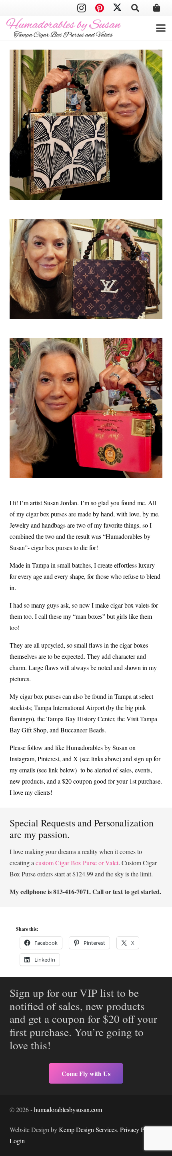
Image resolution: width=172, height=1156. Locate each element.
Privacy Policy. (139, 1129)
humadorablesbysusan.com (68, 1109)
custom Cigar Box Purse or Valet (77, 862)
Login (17, 1140)
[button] (135, 8)
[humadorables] (63, 28)
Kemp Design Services (88, 1129)
